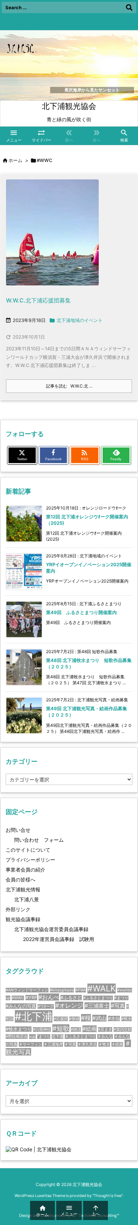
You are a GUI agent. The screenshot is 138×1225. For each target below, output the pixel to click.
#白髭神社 (42, 1029)
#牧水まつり (18, 1029)
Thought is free (107, 1195)
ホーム (15, 160)
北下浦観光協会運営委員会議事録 (51, 929)
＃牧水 (104, 1044)
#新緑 (74, 1019)
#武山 (99, 1018)
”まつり (43, 1036)
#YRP (31, 997)
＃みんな (105, 1036)
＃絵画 (117, 1044)
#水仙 (114, 1018)
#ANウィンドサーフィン (27, 990)
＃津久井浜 (87, 1044)
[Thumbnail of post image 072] (52, 237)
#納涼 (76, 1029)
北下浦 (57, 1036)
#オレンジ (69, 1005)
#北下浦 (33, 1016)
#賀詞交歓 (123, 1029)
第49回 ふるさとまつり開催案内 (81, 612)
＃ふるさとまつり (80, 1036)
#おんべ (49, 997)
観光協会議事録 (23, 919)
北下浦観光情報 (23, 889)
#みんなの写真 (21, 1006)
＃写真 (70, 1044)
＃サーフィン (30, 1044)
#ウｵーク (46, 1006)
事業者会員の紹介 (25, 870)
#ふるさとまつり (98, 998)
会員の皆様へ (20, 879)
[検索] (129, 7)
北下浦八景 (26, 899)
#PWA (80, 990)
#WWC (18, 998)
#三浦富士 (97, 1005)
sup (32, 1036)
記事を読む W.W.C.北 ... (69, 386)
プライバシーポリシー (30, 860)
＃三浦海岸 (53, 1044)
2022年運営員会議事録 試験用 (58, 939)
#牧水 (126, 1019)
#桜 (86, 1017)
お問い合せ (18, 830)
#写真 (118, 1005)
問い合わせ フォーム (39, 840)
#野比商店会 (17, 1036)
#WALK (101, 988)
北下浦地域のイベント (80, 320)
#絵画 (89, 1028)
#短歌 (60, 1028)
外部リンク (18, 909)
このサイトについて (28, 850)
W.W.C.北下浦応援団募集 (38, 300)
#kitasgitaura (62, 990)
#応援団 (61, 1019)
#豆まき (105, 1029)
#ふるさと (71, 997)
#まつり (121, 998)
